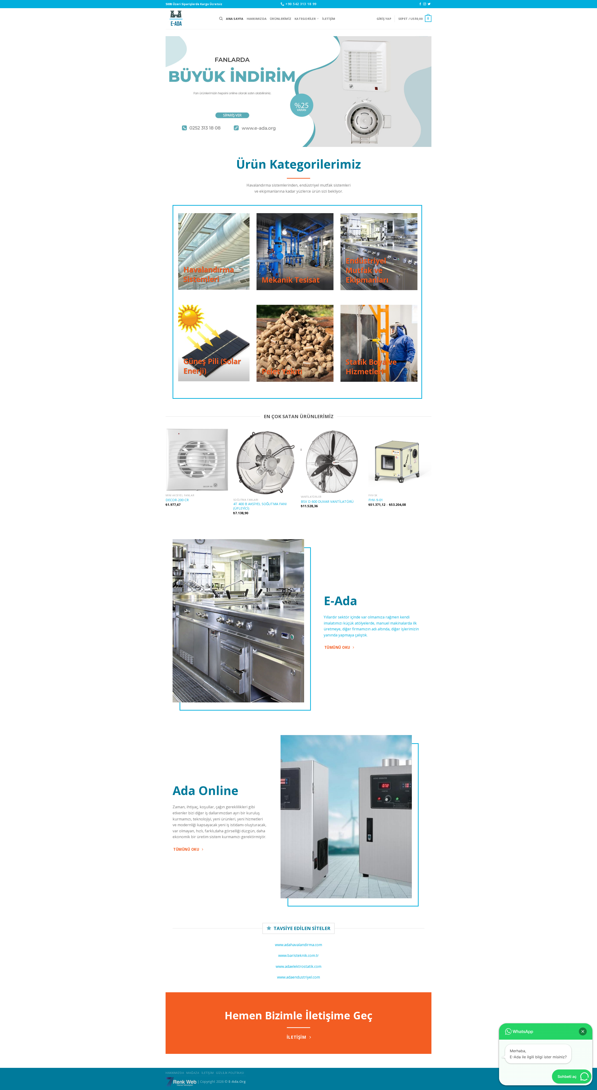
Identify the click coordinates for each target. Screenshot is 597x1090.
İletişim (328, 19)
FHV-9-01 (375, 500)
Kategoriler (305, 19)
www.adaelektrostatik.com (298, 966)
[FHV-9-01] (399, 459)
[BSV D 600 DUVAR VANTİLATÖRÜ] (332, 460)
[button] (583, 1031)
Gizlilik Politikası (230, 1073)
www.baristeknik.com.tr (298, 955)
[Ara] (221, 18)
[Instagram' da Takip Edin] (424, 4)
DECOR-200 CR (177, 500)
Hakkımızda (257, 19)
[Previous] (177, 91)
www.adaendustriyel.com (298, 977)
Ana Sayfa (234, 19)
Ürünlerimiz (280, 19)
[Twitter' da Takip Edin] (429, 4)
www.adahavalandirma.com (298, 944)
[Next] (420, 91)
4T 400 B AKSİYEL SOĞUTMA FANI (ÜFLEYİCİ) (260, 506)
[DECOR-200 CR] (197, 459)
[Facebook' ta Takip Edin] (420, 4)
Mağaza (192, 1073)
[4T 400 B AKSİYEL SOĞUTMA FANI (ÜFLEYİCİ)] (264, 462)
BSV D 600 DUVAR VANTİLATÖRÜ (327, 502)
